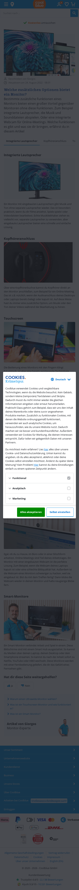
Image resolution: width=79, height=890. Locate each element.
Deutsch (60, 379)
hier (46, 449)
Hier (36, 464)
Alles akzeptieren (31, 512)
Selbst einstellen (60, 512)
